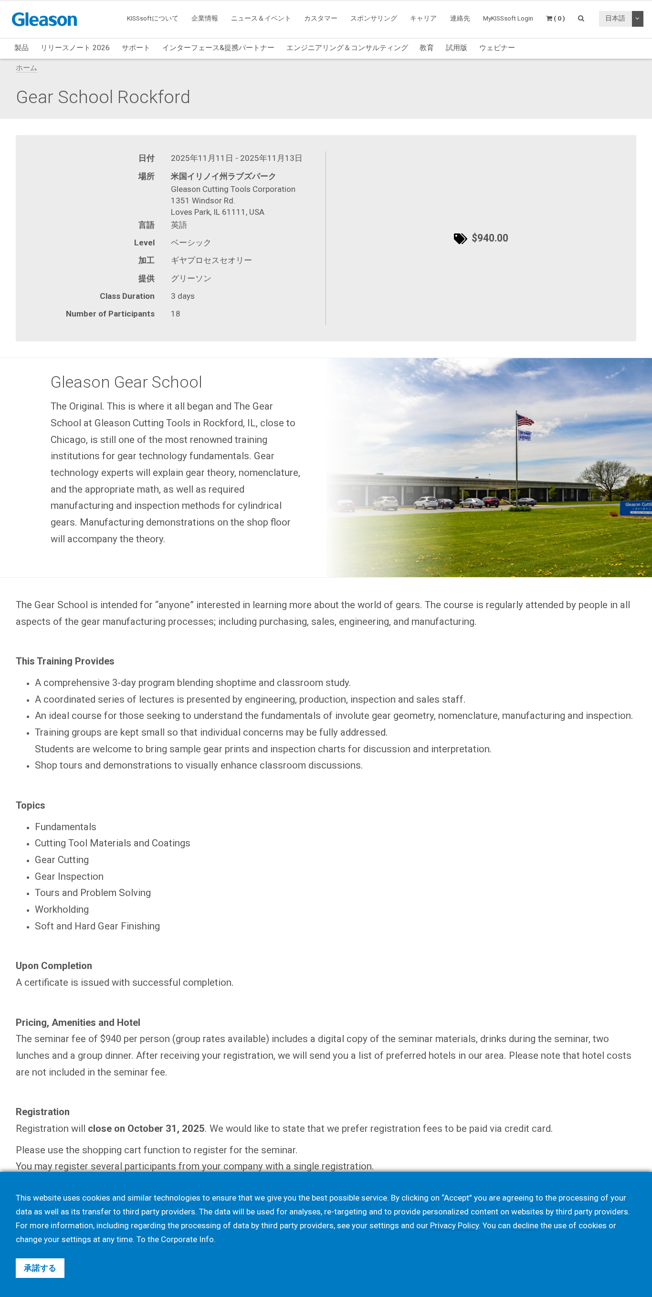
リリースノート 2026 (75, 47)
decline (525, 1225)
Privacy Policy (454, 1225)
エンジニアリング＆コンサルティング (347, 47)
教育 (427, 47)
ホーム (26, 67)
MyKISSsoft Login (508, 18)
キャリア (423, 18)
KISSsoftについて (153, 18)
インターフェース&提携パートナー (218, 47)
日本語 (615, 18)
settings (76, 1239)
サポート (136, 47)
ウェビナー (497, 47)
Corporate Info (187, 1239)
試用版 (456, 47)
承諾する (40, 1268)
